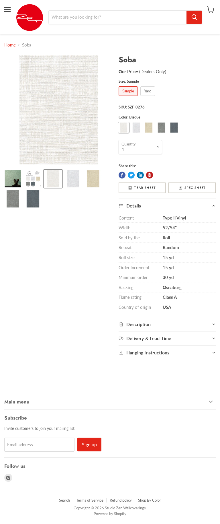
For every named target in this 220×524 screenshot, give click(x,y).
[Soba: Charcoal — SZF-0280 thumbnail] (33, 199)
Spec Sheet (195, 187)
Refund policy (121, 500)
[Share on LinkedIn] (140, 175)
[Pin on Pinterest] (149, 175)
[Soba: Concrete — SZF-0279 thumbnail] (13, 199)
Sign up (89, 444)
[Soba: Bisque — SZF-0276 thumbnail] (53, 179)
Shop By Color (149, 500)
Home (10, 44)
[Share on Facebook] (122, 175)
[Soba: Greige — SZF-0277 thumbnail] (73, 179)
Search (64, 500)
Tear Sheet (145, 187)
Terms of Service (89, 500)
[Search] (194, 17)
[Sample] (129, 97)
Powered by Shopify (110, 513)
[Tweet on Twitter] (131, 175)
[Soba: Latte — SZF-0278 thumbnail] (93, 179)
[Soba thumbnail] (13, 179)
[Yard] (148, 97)
